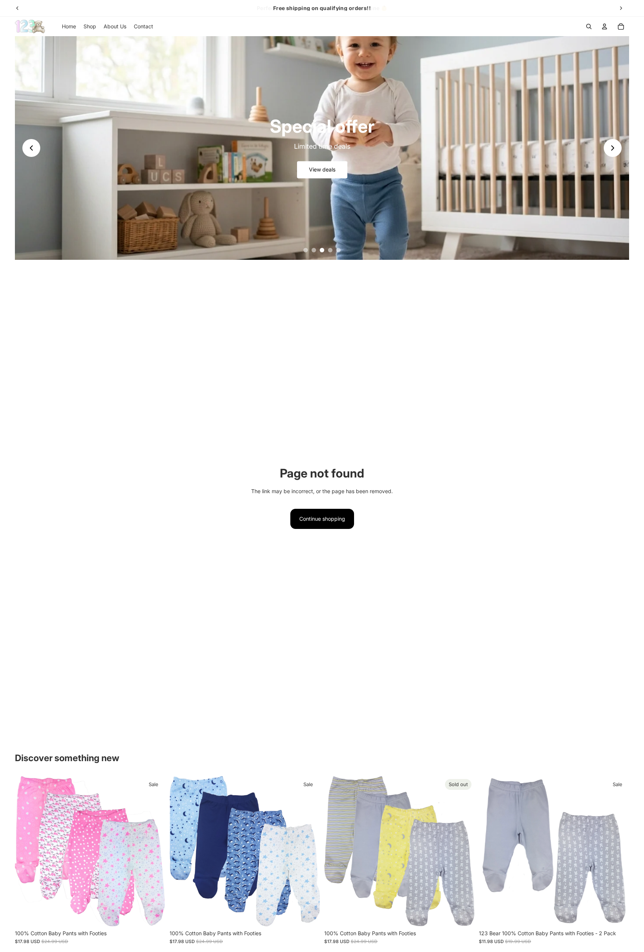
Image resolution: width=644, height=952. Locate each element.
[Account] (604, 26)
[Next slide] (621, 8)
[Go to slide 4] (330, 250)
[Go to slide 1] (305, 250)
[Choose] (153, 914)
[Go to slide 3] (322, 250)
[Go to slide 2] (314, 250)
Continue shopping (322, 519)
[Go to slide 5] (338, 250)
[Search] (589, 26)
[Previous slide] (17, 8)
